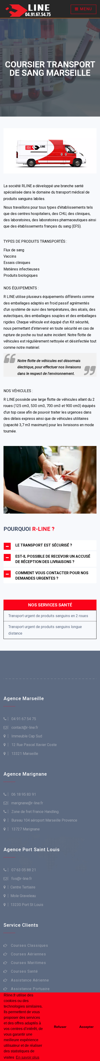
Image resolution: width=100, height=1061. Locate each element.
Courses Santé (24, 971)
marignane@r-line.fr (27, 803)
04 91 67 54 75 (23, 719)
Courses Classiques (29, 945)
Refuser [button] (60, 1027)
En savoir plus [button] (27, 1057)
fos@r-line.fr (21, 878)
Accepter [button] (86, 1027)
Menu (85, 9)
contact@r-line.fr (24, 727)
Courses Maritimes (28, 963)
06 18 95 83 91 (23, 794)
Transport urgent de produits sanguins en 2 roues (48, 616)
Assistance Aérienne (30, 980)
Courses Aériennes (28, 954)
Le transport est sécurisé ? (43, 545)
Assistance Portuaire (30, 989)
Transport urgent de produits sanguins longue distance (45, 630)
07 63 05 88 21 (23, 870)
